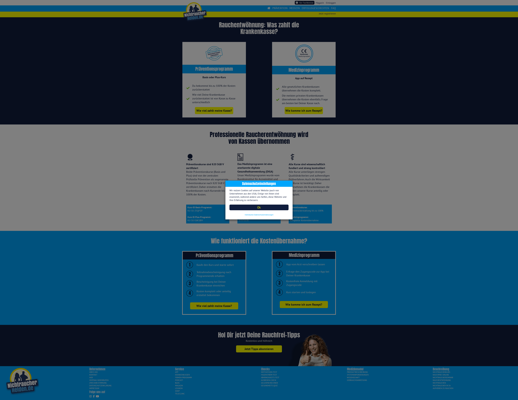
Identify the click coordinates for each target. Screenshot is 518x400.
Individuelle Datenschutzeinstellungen (259, 215)
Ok (259, 207)
